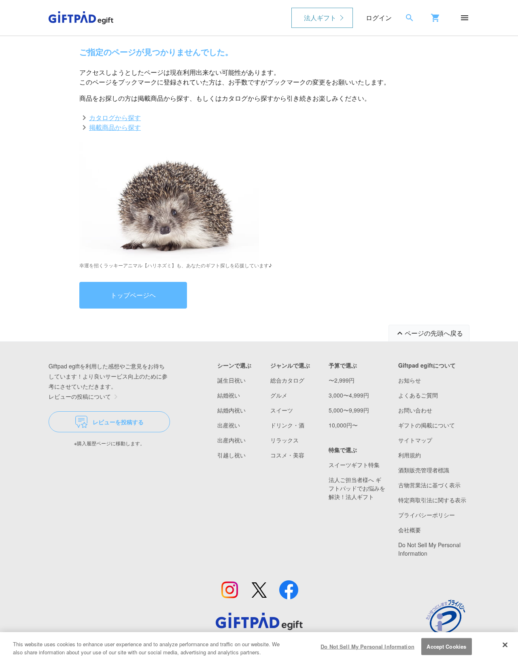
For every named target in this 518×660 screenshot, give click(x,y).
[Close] (505, 645)
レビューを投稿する (118, 422)
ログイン (379, 17)
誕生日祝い (231, 380)
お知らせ (409, 380)
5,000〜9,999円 (349, 410)
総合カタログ (287, 380)
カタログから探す (115, 117)
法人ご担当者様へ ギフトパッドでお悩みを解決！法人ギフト (357, 488)
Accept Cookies (446, 646)
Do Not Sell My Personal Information (367, 646)
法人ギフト (320, 17)
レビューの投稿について (80, 396)
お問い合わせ (415, 410)
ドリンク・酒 (287, 425)
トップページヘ (133, 295)
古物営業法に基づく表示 (429, 485)
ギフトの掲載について (426, 425)
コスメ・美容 (287, 455)
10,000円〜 (343, 425)
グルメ (278, 395)
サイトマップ (415, 440)
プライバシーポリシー (426, 515)
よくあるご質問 (418, 395)
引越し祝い (231, 455)
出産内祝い (231, 440)
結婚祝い (228, 395)
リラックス (284, 440)
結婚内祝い (231, 410)
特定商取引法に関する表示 (432, 500)
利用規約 (409, 455)
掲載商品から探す (115, 127)
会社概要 (409, 530)
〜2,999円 (342, 380)
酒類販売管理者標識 (423, 470)
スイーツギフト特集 (354, 465)
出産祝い (228, 425)
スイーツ (281, 410)
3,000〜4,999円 (349, 395)
